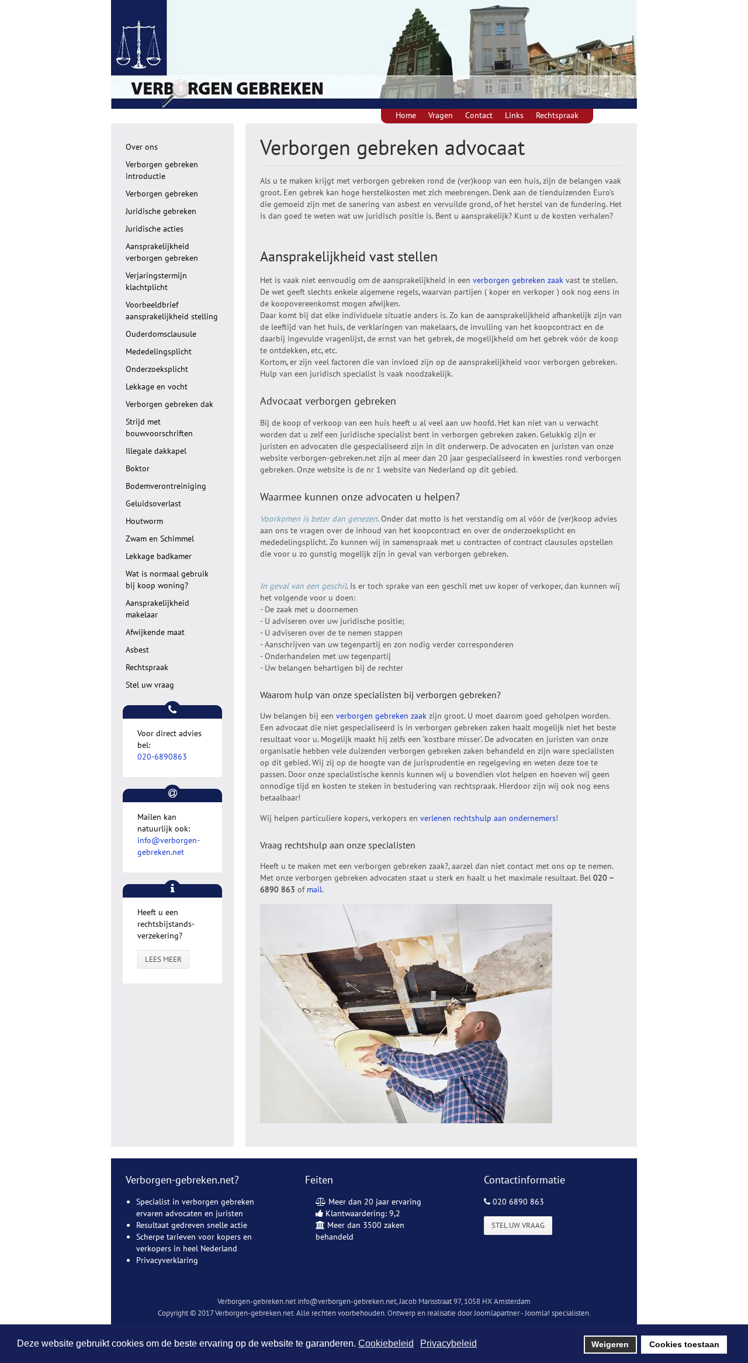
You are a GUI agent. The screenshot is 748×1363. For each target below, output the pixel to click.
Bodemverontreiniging (166, 486)
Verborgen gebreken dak (169, 404)
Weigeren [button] (610, 1344)
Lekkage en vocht (157, 386)
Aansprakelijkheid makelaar (157, 609)
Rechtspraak (557, 115)
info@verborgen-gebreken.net (346, 1301)
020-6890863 (162, 756)
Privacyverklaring (167, 1260)
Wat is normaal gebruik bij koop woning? (167, 579)
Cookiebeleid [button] (386, 1343)
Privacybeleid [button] (448, 1343)
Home (406, 115)
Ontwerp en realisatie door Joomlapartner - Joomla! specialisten (488, 1313)
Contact (479, 115)
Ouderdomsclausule (161, 334)
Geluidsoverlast (153, 503)
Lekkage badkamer (159, 556)
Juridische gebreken (161, 211)
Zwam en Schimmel (160, 538)
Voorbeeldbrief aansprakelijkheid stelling (172, 310)
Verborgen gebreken (162, 193)
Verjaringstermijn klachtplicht (156, 281)
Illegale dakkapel (156, 451)
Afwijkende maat (155, 632)
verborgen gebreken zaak (518, 280)
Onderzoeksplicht (157, 369)
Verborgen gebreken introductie (162, 170)
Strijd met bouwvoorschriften (159, 427)
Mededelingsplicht (159, 351)
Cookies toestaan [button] (684, 1344)
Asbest (137, 649)
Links (514, 115)
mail (314, 889)
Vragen (440, 115)
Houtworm (144, 521)
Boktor (138, 468)
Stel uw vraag (150, 684)
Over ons (142, 147)
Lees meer (163, 959)
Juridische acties (154, 228)
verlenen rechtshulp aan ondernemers (488, 818)
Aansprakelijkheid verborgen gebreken (162, 252)
